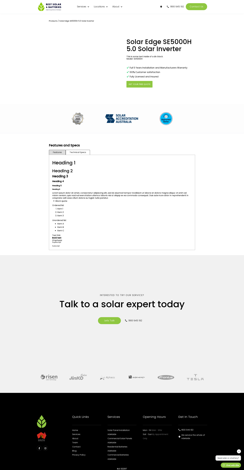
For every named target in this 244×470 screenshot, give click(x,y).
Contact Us (196, 6)
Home (75, 430)
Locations (99, 6)
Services (81, 6)
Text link (56, 235)
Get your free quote (139, 84)
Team (75, 442)
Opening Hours (154, 417)
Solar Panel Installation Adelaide (119, 432)
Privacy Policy (79, 454)
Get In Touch (188, 417)
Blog (74, 450)
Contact (76, 446)
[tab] (57, 152)
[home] (50, 6)
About (115, 6)
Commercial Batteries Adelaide (118, 456)
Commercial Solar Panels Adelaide (120, 440)
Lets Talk (109, 320)
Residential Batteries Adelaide (117, 448)
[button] (82, 7)
